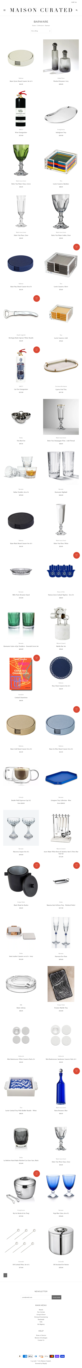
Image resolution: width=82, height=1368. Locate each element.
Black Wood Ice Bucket (21, 905)
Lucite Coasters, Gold (61, 338)
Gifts (41, 1322)
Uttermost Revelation (61, 386)
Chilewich (21, 1056)
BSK (21, 1005)
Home (34, 25)
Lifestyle (21, 797)
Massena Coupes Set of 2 (21, 852)
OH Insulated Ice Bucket (61, 1264)
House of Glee (61, 592)
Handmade (41, 1319)
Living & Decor (41, 1314)
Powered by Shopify (41, 1363)
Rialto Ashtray (21, 1008)
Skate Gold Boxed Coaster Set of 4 (21, 749)
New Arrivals (41, 1312)
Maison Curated (61, 643)
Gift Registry (41, 1324)
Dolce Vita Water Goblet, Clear (61, 235)
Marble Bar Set (61, 646)
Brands (41, 1309)
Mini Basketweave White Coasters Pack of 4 (21, 1059)
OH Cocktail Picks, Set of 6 (21, 1264)
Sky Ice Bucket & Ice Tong (21, 1213)
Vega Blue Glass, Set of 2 (61, 1213)
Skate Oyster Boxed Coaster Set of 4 (21, 81)
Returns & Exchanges (41, 1338)
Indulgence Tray (61, 132)
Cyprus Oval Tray (61, 389)
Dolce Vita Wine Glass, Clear (61, 1162)
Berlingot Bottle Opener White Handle (21, 338)
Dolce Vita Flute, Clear (21, 235)
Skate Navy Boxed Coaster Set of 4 (21, 286)
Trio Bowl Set (21, 441)
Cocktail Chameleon (21, 697)
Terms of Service (41, 1335)
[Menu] (4, 10)
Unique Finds (21, 902)
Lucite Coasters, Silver (61, 286)
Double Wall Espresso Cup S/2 (21, 800)
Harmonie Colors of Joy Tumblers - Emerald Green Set (21, 646)
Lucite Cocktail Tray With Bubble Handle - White (21, 1110)
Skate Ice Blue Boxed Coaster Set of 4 (61, 749)
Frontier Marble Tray (61, 1008)
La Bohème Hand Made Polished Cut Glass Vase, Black (21, 1160)
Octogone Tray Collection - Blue (61, 800)
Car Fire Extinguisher (21, 389)
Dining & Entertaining (41, 1317)
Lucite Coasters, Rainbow (61, 184)
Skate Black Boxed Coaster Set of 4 (21, 543)
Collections (40, 25)
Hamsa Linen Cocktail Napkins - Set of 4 (61, 595)
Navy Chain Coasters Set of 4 (61, 686)
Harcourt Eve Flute (61, 956)
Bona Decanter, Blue (60, 1110)
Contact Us (41, 1340)
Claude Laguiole (21, 335)
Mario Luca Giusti (21, 181)
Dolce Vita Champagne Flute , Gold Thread (61, 441)
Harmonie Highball (61, 492)
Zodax (21, 438)
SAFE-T (21, 129)
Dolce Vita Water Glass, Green (21, 184)
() (74, 2)
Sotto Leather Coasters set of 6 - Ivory (21, 956)
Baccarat (21, 489)
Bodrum (21, 78)
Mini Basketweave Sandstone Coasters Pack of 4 (61, 1059)
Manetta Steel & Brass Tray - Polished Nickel (61, 905)
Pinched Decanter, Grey (61, 81)
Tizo (61, 181)
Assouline (21, 694)
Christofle (21, 1261)
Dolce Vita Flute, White (61, 543)
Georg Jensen (61, 129)
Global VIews (61, 78)
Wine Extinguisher (21, 132)
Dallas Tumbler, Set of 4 (21, 492)
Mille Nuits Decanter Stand (21, 595)
